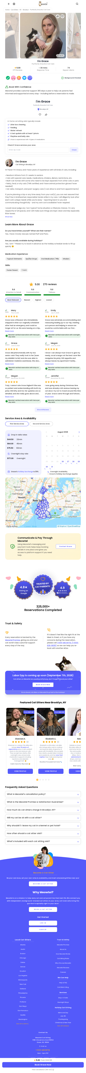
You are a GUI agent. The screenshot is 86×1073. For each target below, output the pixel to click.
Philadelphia (22, 993)
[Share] (46, 114)
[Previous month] (46, 432)
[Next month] (79, 432)
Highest (38, 300)
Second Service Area (41, 424)
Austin (23, 949)
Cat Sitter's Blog (63, 987)
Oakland (23, 989)
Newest (27, 300)
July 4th (63, 1016)
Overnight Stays (63, 1002)
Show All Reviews (43, 410)
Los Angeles (23, 975)
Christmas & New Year (63, 1023)
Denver (22, 967)
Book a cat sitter (43, 909)
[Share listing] (58, 16)
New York (23, 984)
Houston (23, 971)
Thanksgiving (63, 1019)
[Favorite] (40, 114)
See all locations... (23, 1024)
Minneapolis (22, 980)
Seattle (22, 1015)
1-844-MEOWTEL (43, 1050)
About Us (63, 949)
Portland (23, 1002)
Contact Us (43, 1032)
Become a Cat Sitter (43, 884)
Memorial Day (63, 1013)
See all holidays (63, 1026)
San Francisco (23, 1010)
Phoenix (23, 997)
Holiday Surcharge (25, 471)
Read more (9, 331)
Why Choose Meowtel (63, 963)
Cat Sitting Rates (63, 958)
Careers (63, 972)
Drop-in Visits (63, 998)
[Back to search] (8, 4)
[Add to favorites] (62, 16)
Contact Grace (65, 546)
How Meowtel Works (63, 954)
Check (74, 150)
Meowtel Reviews (63, 968)
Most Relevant (13, 300)
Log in (43, 923)
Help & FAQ (63, 983)
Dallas (23, 962)
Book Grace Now (43, 685)
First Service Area (17, 424)
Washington (22, 1019)
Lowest (49, 300)
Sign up (43, 929)
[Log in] (14, 4)
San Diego (23, 1006)
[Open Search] (77, 4)
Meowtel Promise (12, 640)
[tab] (37, 780)
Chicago (23, 958)
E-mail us (43, 1046)
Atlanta (22, 945)
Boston (22, 954)
